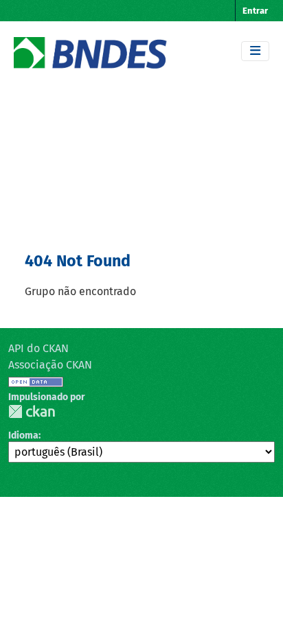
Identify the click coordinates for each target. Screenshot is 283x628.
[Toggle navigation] (255, 51)
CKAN (31, 411)
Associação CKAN (50, 364)
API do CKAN (38, 348)
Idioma (23, 435)
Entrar (255, 10)
